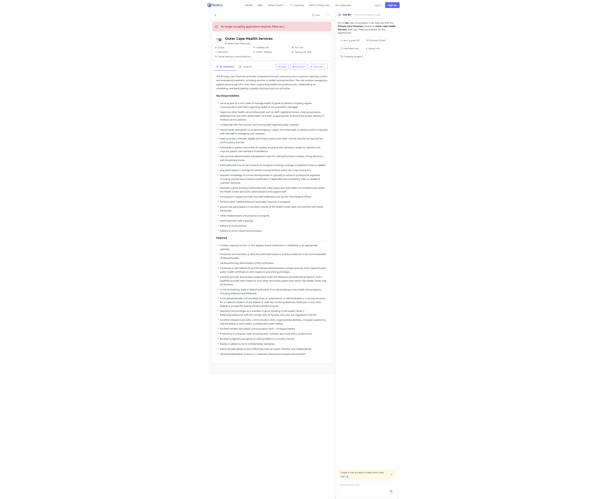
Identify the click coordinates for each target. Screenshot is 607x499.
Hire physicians (343, 5)
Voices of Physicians (319, 5)
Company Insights (353, 56)
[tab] (282, 66)
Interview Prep (351, 48)
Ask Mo (249, 5)
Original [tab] (247, 66)
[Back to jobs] (215, 15)
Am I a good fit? (351, 40)
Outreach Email (377, 40)
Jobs (260, 5)
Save (317, 15)
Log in (377, 5)
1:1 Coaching (297, 5)
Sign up (392, 5)
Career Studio (275, 5)
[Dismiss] (391, 474)
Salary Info (374, 48)
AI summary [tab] (227, 66)
